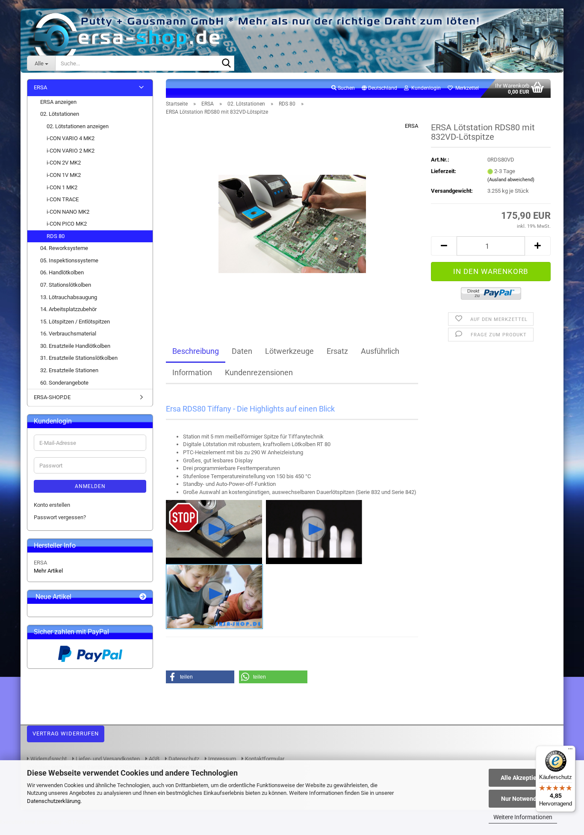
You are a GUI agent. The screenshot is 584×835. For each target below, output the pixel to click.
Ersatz (337, 351)
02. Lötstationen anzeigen (78, 126)
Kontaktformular (264, 759)
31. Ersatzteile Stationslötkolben (79, 358)
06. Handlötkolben (62, 272)
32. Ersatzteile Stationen (69, 370)
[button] (379, 88)
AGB (153, 759)
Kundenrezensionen (259, 372)
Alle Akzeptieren (523, 777)
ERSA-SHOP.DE (52, 397)
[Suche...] (226, 63)
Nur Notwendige (523, 798)
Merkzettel (466, 88)
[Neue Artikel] (142, 597)
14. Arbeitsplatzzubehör (68, 309)
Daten (242, 351)
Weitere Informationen (522, 817)
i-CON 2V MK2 (64, 162)
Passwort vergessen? (60, 517)
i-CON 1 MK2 (62, 187)
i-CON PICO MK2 (67, 224)
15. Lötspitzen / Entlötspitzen (75, 321)
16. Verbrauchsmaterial (68, 333)
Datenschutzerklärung (53, 801)
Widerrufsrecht (48, 759)
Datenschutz (183, 759)
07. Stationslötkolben (65, 285)
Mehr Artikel (48, 570)
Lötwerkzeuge (289, 351)
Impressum (221, 759)
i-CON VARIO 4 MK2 (70, 138)
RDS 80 (56, 236)
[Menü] (570, 751)
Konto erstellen (52, 505)
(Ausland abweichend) (510, 179)
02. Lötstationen (59, 114)
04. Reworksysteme (64, 248)
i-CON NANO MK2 (68, 212)
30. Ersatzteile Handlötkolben (75, 346)
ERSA (411, 126)
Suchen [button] (345, 88)
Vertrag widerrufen (65, 733)
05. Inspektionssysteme (69, 260)
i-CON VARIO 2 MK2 (70, 150)
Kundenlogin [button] (425, 88)
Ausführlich (380, 351)
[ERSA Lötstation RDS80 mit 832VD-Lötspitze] (292, 218)
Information (192, 372)
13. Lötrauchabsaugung (68, 297)
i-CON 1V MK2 (64, 175)
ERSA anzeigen (58, 102)
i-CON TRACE (63, 199)
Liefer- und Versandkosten (107, 759)
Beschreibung (195, 351)
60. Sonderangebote (64, 382)
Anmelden (90, 486)
